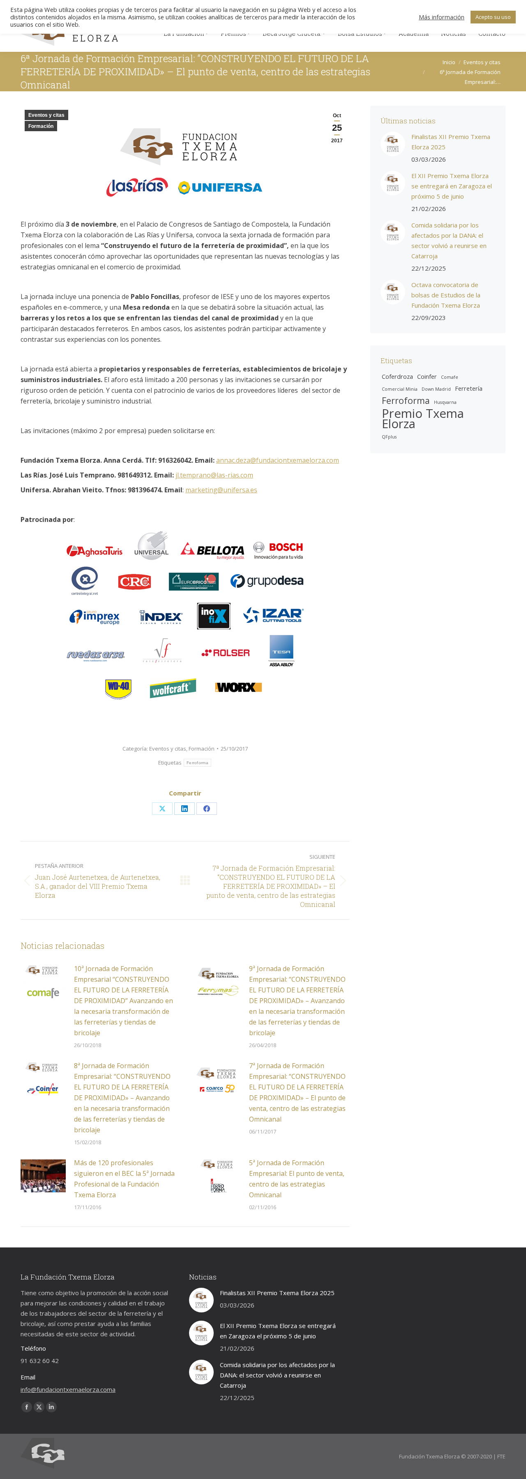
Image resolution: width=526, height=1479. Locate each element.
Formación (40, 126)
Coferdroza (397, 376)
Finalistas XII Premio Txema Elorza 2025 (450, 141)
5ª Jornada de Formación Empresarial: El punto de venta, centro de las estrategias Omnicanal (296, 1178)
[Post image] (43, 981)
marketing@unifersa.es (221, 489)
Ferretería (468, 388)
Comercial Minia (400, 389)
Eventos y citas (46, 115)
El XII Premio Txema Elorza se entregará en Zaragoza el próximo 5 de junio (451, 186)
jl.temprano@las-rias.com (214, 475)
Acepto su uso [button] (493, 17)
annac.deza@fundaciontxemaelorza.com (277, 460)
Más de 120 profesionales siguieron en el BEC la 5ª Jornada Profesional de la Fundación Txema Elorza (124, 1178)
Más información (441, 17)
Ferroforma (197, 762)
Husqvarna (445, 402)
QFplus (389, 437)
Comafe (449, 377)
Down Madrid (436, 389)
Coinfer (427, 376)
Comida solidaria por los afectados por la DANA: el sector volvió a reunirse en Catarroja (449, 240)
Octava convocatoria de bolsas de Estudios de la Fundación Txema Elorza (445, 294)
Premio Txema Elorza (423, 418)
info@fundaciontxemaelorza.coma (68, 1389)
